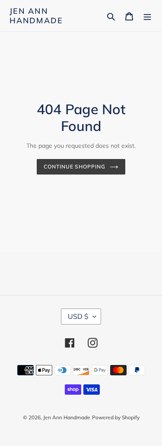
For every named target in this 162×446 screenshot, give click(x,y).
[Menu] (147, 15)
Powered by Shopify (116, 417)
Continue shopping (75, 166)
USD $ (78, 316)
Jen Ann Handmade (36, 15)
